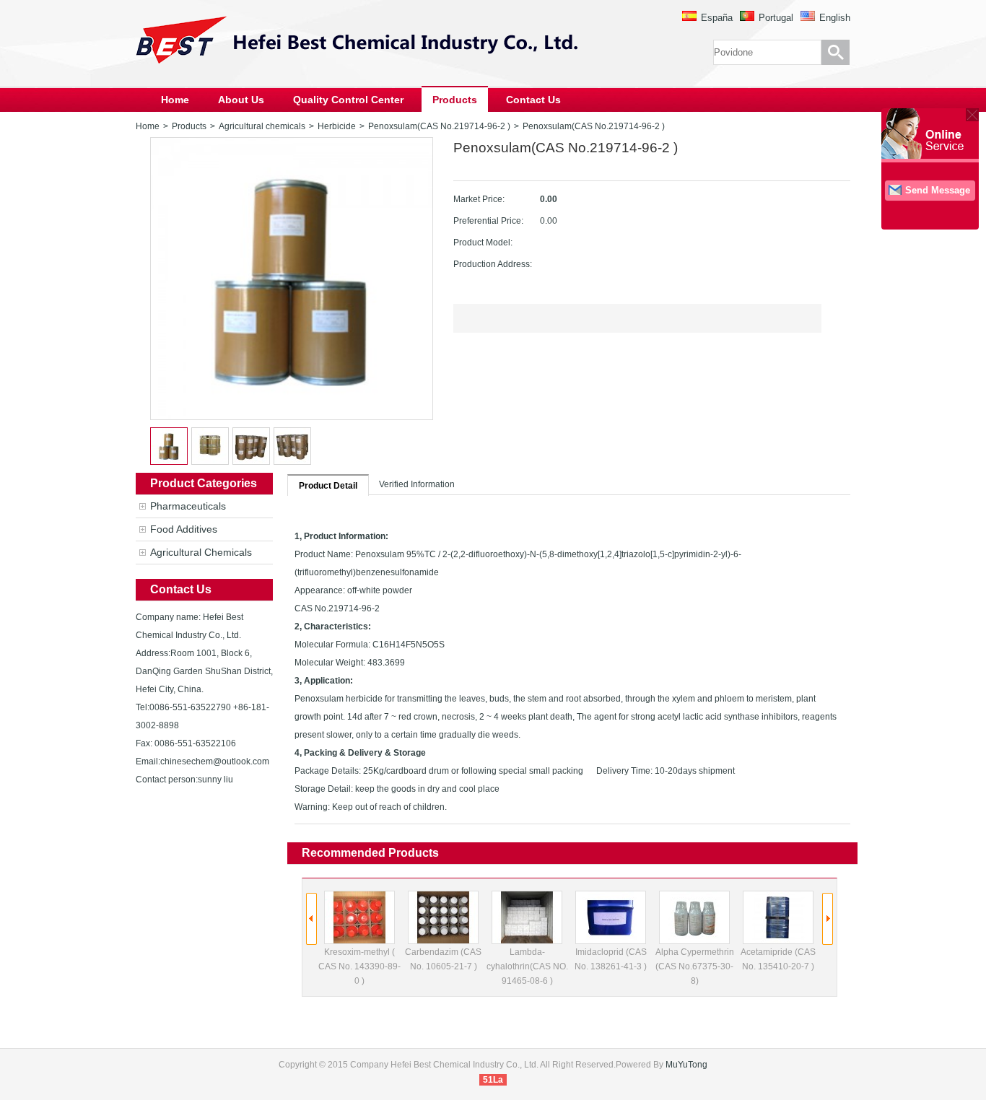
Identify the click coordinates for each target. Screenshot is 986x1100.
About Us (241, 99)
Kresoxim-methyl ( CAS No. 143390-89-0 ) (359, 966)
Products (454, 99)
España (717, 17)
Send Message (937, 190)
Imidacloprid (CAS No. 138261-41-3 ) (611, 959)
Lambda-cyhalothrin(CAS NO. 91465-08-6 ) (527, 966)
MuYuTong (686, 1065)
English (834, 17)
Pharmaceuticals (188, 506)
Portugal (776, 17)
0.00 (548, 199)
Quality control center (348, 99)
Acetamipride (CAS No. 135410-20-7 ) (778, 959)
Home (175, 99)
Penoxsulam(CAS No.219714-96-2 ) (439, 126)
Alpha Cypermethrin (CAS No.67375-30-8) (694, 966)
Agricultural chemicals (262, 126)
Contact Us (533, 99)
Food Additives (183, 529)
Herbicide (337, 126)
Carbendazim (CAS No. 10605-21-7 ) (443, 959)
